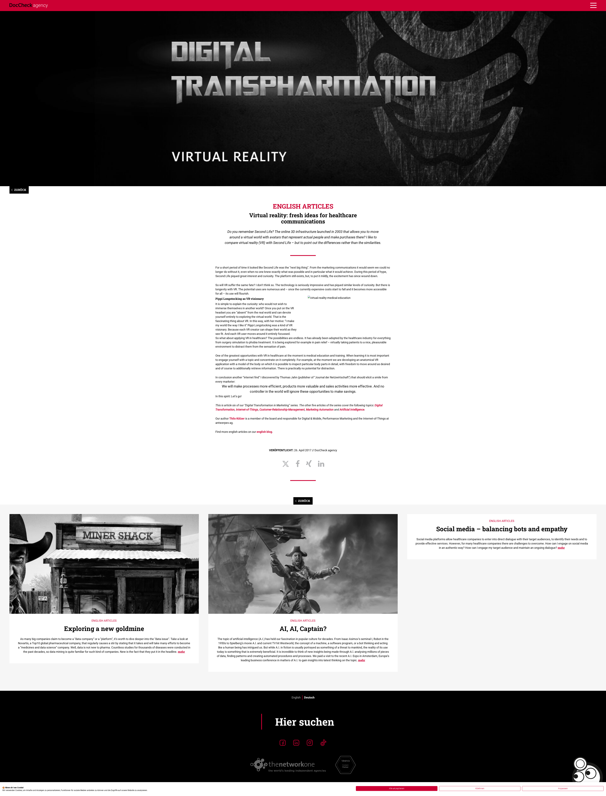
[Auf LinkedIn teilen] (321, 464)
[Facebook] (282, 742)
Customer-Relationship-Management (282, 409)
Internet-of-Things (247, 409)
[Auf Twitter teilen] (285, 464)
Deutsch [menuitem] (309, 697)
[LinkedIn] (296, 742)
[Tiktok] (323, 742)
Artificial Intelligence (352, 409)
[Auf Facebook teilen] (297, 464)
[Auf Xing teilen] (309, 464)
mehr (181, 652)
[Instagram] (310, 742)
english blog (264, 431)
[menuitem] (296, 697)
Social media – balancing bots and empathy (501, 529)
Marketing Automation (320, 409)
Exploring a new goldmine (104, 628)
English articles (303, 206)
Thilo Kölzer (237, 418)
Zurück (20, 190)
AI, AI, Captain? (303, 628)
